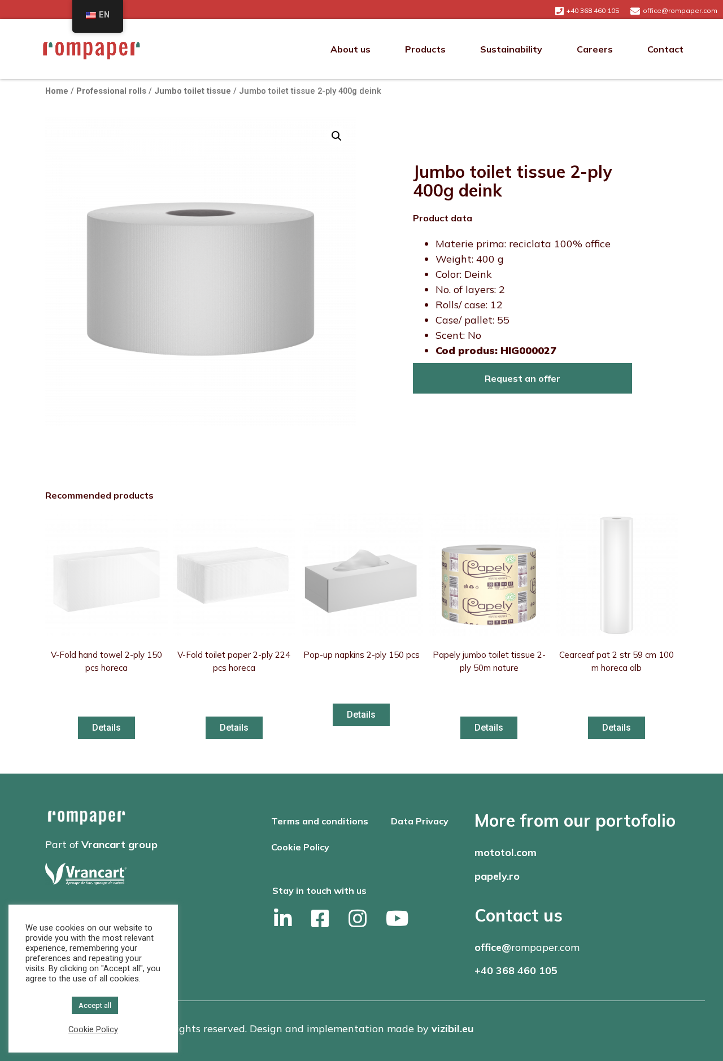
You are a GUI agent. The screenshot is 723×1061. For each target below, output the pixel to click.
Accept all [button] (95, 1005)
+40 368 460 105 (516, 970)
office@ (492, 947)
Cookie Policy (300, 847)
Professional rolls (111, 91)
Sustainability (511, 49)
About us (350, 49)
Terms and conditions (319, 821)
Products (425, 49)
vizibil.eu (453, 1028)
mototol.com (505, 852)
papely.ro (497, 876)
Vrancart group (119, 844)
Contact (665, 49)
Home (56, 91)
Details (106, 727)
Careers (595, 49)
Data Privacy (419, 821)
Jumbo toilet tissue (192, 91)
